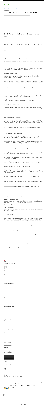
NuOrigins (22, 385)
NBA (12, 385)
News (15, 0)
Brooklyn (41, 382)
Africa (7, 382)
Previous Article (6, 263)
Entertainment (12, 0)
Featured (7, 0)
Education (35, 12)
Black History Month (26, 382)
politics (34, 385)
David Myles (5, 296)
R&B (4, 387)
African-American (13, 382)
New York (17, 385)
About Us (5, 367)
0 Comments (7, 37)
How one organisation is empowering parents (9, 329)
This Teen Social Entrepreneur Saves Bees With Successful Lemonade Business (13, 376)
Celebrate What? (6, 341)
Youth (13, 387)
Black (19, 382)
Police (29, 385)
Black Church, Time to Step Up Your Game (9, 306)
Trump (11, 387)
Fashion (24, 0)
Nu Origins (6, 36)
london (9, 385)
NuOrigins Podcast (6, 373)
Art (17, 382)
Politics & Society (19, 0)
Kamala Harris (7, 385)
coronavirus (7, 383)
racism (7, 387)
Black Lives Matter (32, 382)
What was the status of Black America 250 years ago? (10, 351)
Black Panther (38, 382)
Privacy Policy (5, 375)
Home (5, 0)
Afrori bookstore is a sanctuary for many (9, 283)
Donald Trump (12, 383)
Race (5, 387)
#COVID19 (5, 382)
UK (12, 387)
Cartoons (5, 368)
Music (11, 385)
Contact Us (5, 369)
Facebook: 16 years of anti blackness (12, 263)
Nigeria (19, 385)
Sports (9, 387)
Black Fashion (21, 382)
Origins (4, 374)
